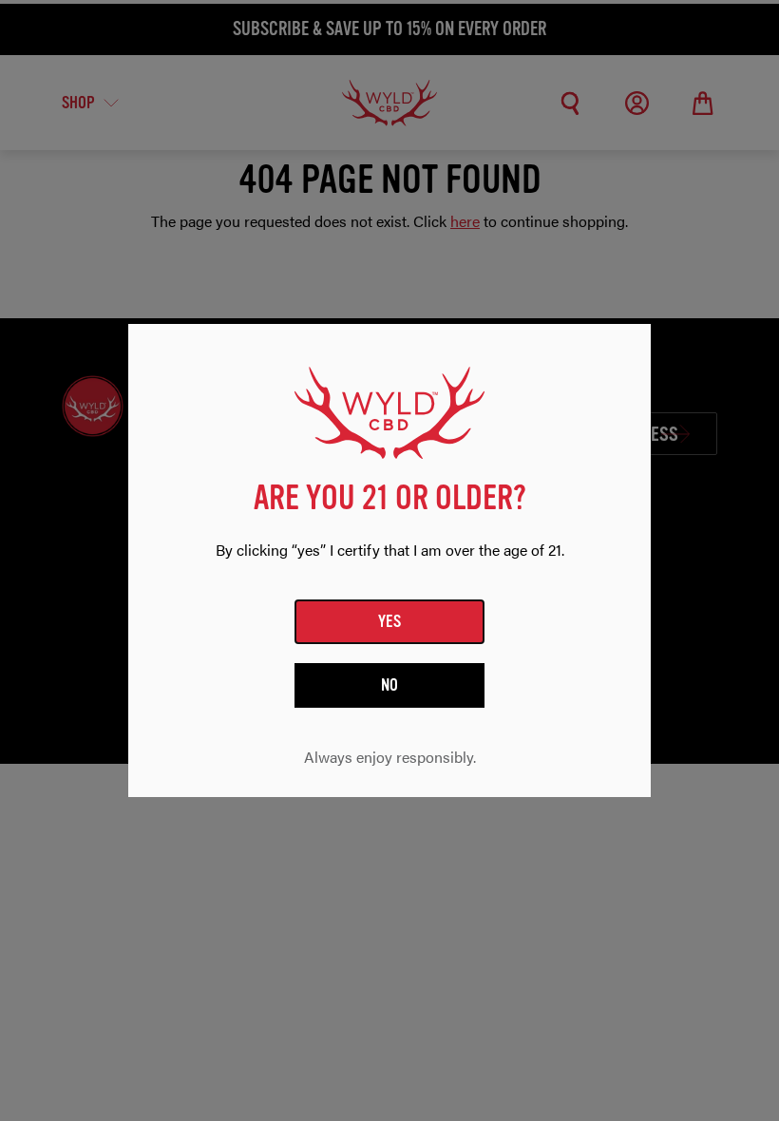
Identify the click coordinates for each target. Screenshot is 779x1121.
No (390, 684)
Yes (390, 621)
